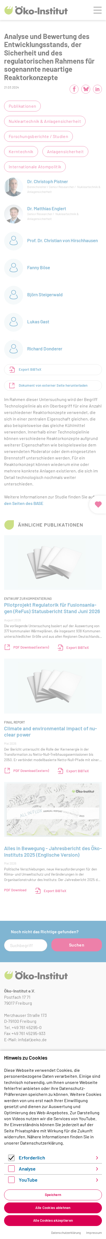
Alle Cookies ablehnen (52, 1207)
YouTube (28, 1180)
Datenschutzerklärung (41, 1142)
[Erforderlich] (11, 1159)
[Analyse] (11, 1170)
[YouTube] (11, 1181)
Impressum (94, 1232)
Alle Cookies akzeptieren (53, 1220)
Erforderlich (32, 1158)
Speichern (53, 1194)
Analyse (27, 1169)
